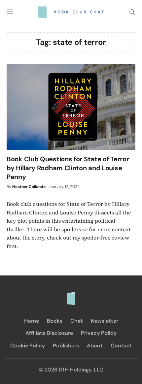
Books (54, 320)
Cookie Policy (27, 345)
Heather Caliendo (29, 186)
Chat (76, 320)
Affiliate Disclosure (49, 333)
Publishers (66, 345)
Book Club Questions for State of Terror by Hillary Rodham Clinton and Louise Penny (68, 168)
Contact (121, 345)
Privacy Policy (99, 333)
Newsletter (104, 320)
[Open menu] (10, 11)
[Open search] (132, 11)
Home (31, 320)
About (95, 345)
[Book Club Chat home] (71, 295)
